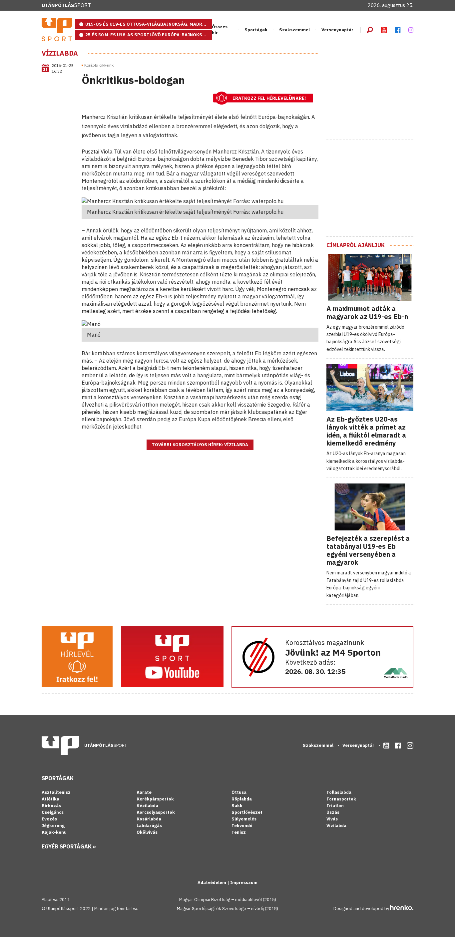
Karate (144, 792)
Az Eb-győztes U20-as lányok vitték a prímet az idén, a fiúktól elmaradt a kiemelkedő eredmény (366, 431)
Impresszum (243, 882)
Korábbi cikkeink (99, 65)
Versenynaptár (337, 30)
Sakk (236, 805)
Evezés (49, 819)
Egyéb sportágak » (69, 846)
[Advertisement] (376, 91)
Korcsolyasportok (156, 812)
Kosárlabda (149, 819)
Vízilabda (60, 53)
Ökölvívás (147, 832)
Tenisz (238, 832)
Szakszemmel (294, 30)
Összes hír (220, 30)
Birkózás (51, 805)
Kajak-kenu (54, 832)
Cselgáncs (53, 812)
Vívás (332, 819)
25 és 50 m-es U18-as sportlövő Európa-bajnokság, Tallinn (148, 35)
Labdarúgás (149, 825)
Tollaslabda (338, 792)
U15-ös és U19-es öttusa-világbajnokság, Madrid (146, 24)
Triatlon (335, 805)
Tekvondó (241, 825)
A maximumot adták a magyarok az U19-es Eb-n (367, 312)
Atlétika (50, 799)
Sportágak (58, 778)
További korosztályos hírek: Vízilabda (200, 445)
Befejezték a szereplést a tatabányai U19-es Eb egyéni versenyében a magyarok (368, 550)
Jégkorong (53, 825)
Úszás (332, 812)
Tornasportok (341, 799)
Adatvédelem (212, 882)
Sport (66, 5)
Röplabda (241, 799)
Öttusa (238, 792)
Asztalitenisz (56, 792)
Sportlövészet (246, 812)
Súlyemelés (243, 819)
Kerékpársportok (155, 799)
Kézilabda (147, 805)
